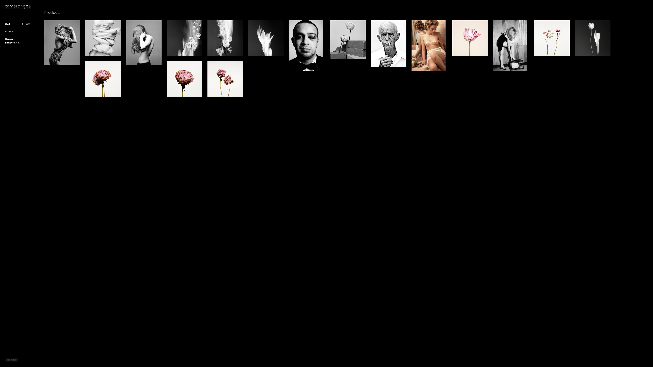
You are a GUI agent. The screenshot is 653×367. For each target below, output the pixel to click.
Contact (9, 39)
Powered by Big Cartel (12, 360)
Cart (17, 24)
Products (10, 31)
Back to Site (12, 42)
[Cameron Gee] (18, 7)
